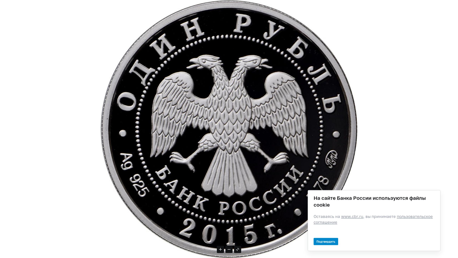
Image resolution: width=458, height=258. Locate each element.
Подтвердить (325, 241)
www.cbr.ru (352, 216)
